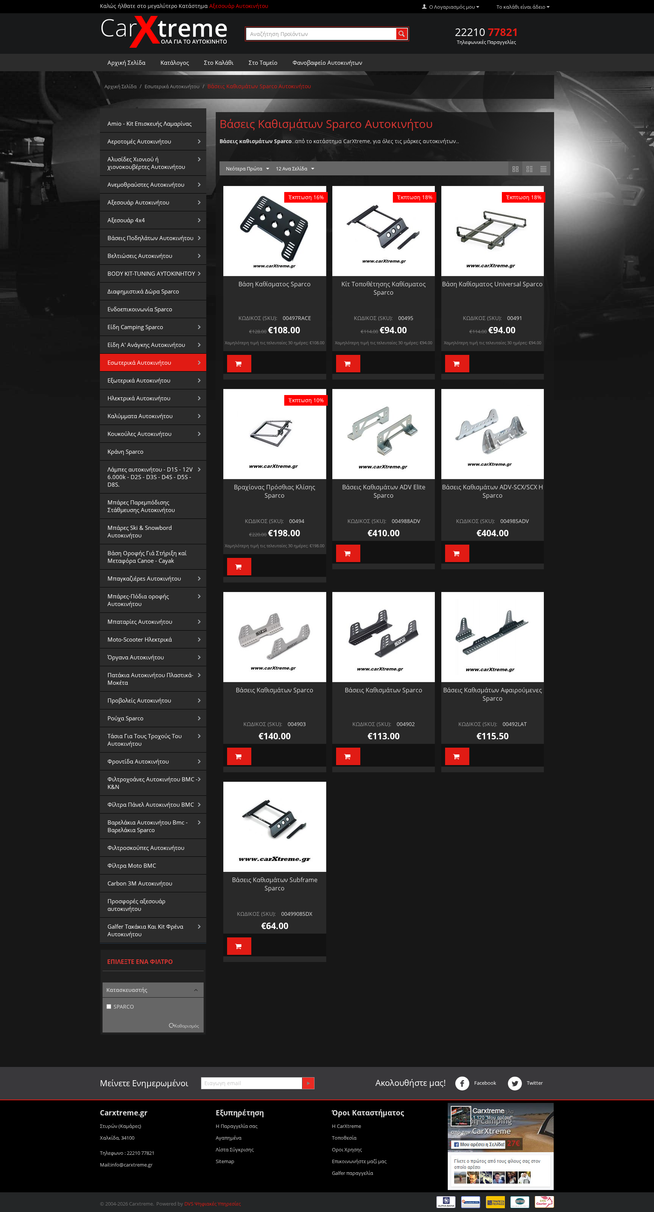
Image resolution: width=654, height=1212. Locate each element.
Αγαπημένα (228, 1137)
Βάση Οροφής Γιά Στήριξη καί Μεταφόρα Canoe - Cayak (147, 556)
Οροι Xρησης (347, 1149)
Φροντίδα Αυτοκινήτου (138, 761)
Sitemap (225, 1161)
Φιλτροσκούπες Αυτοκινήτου (145, 847)
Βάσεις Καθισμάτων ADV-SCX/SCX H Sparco (492, 491)
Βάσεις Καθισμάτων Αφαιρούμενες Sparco (492, 694)
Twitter (534, 1082)
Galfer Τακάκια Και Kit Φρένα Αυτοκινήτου (145, 930)
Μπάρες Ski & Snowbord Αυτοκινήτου (139, 531)
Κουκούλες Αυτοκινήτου (139, 433)
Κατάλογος (174, 62)
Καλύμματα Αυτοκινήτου (140, 416)
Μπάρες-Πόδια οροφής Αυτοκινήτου (138, 600)
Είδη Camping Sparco (135, 327)
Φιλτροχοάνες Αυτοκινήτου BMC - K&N (152, 782)
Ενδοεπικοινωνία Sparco (139, 309)
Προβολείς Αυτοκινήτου (139, 700)
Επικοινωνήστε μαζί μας (359, 1161)
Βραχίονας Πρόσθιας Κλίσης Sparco (274, 491)
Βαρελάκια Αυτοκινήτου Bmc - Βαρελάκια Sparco (147, 826)
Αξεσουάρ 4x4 (126, 220)
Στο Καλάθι (219, 62)
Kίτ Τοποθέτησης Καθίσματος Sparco (383, 288)
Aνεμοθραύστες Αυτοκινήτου (145, 184)
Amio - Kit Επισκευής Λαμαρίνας (149, 123)
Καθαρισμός (186, 1026)
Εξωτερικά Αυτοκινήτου (138, 380)
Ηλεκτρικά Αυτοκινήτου (138, 398)
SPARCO (124, 1006)
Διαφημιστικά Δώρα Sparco (143, 291)
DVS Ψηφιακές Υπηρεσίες (212, 1203)
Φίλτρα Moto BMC (131, 865)
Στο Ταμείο (263, 62)
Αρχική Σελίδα (126, 62)
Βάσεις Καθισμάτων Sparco (274, 690)
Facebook (484, 1082)
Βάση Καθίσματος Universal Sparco (492, 284)
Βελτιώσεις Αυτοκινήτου (139, 255)
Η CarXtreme (346, 1126)
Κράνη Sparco (125, 451)
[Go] (308, 1083)
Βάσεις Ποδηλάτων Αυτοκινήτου (150, 238)
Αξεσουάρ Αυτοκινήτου (138, 202)
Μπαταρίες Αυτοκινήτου (139, 621)
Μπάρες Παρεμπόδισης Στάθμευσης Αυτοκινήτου (141, 506)
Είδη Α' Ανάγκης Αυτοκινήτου (146, 344)
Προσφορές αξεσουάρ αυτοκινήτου (136, 904)
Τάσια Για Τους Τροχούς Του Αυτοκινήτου (144, 739)
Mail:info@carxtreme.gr (126, 1164)
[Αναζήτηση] (401, 33)
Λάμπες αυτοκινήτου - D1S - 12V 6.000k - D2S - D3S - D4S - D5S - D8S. (150, 476)
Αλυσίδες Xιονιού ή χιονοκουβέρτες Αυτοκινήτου (146, 162)
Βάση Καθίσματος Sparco (274, 284)
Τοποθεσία (344, 1137)
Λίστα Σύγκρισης (235, 1149)
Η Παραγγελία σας (236, 1126)
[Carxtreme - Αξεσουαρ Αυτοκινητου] (164, 31)
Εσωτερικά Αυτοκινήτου (172, 86)
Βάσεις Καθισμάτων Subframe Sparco (275, 884)
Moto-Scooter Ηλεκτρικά (139, 639)
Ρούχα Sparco (125, 718)
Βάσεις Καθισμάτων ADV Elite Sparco (383, 491)
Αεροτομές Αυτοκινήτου (139, 141)
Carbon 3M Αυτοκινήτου (139, 883)
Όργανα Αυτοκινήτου (135, 657)
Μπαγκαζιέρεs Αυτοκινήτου (144, 578)
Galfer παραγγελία (352, 1173)
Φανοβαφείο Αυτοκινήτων (327, 62)
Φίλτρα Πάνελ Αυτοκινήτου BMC (150, 804)
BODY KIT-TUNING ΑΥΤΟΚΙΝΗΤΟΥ (151, 273)
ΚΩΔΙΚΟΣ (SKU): (257, 318)
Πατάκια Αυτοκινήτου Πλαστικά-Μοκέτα (150, 678)
